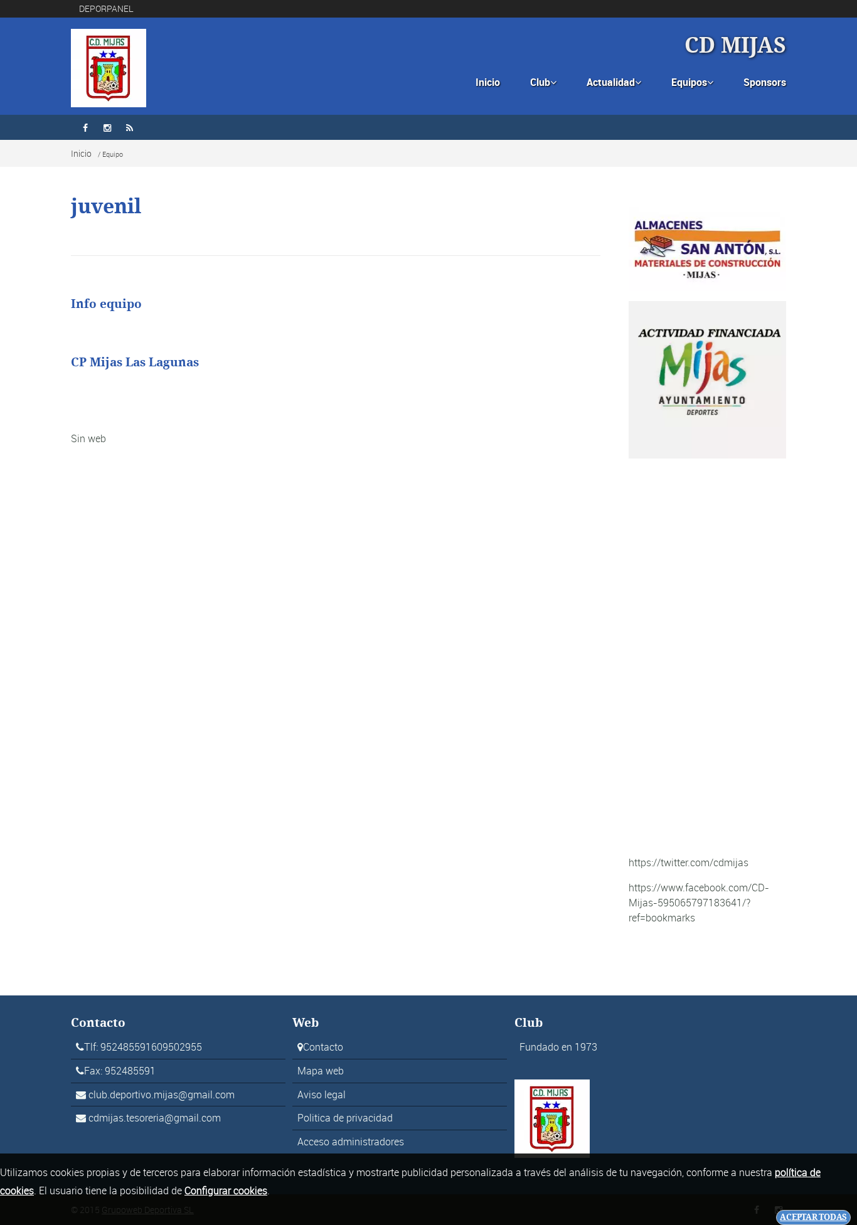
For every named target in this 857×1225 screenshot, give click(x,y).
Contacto (323, 1047)
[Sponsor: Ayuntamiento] (707, 379)
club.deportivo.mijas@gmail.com (161, 1094)
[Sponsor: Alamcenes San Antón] (707, 248)
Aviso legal (321, 1094)
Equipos (692, 82)
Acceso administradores (350, 1141)
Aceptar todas (813, 1217)
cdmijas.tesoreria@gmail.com (154, 1118)
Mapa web (320, 1071)
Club (543, 82)
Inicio (488, 82)
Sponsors (764, 82)
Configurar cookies (225, 1190)
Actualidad (614, 82)
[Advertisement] (707, 657)
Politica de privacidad (345, 1118)
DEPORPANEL (106, 8)
